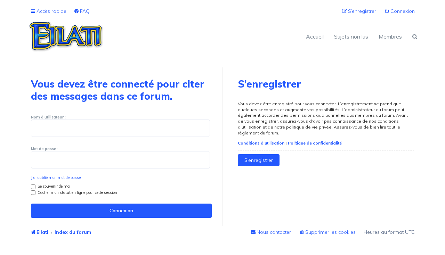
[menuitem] (82, 11)
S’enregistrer (258, 160)
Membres (390, 36)
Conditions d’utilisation (261, 143)
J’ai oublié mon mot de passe (56, 177)
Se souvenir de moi (53, 186)
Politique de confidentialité (315, 143)
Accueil (315, 36)
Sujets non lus (351, 36)
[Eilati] (124, 36)
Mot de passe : (44, 148)
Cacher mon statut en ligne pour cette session (77, 192)
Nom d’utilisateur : (48, 117)
